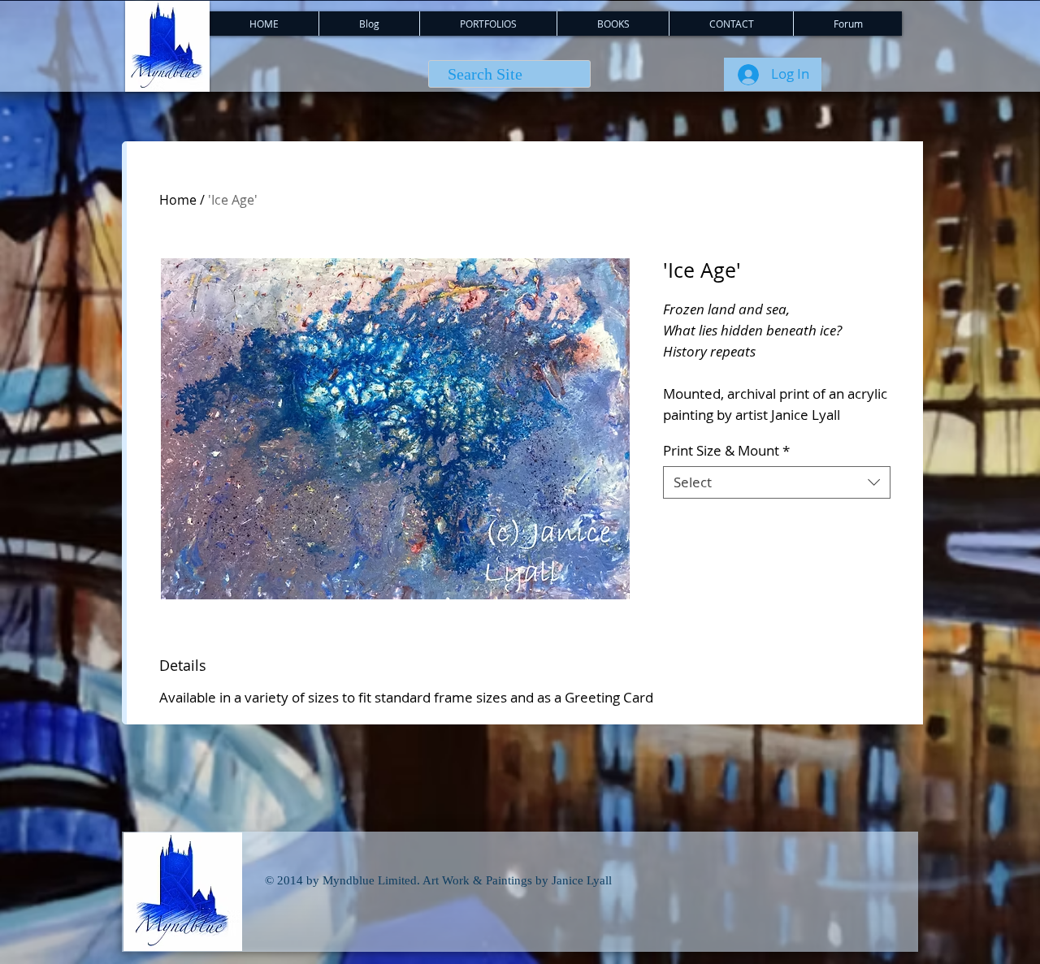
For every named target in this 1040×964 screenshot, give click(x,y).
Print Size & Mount (726, 451)
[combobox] (776, 482)
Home (178, 200)
